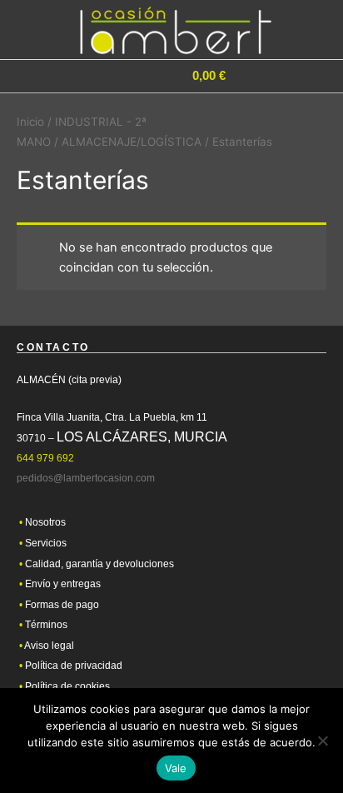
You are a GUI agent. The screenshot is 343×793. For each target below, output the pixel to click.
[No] (322, 740)
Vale (176, 768)
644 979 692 (45, 458)
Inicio (30, 121)
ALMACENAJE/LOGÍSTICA (131, 141)
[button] (273, 76)
